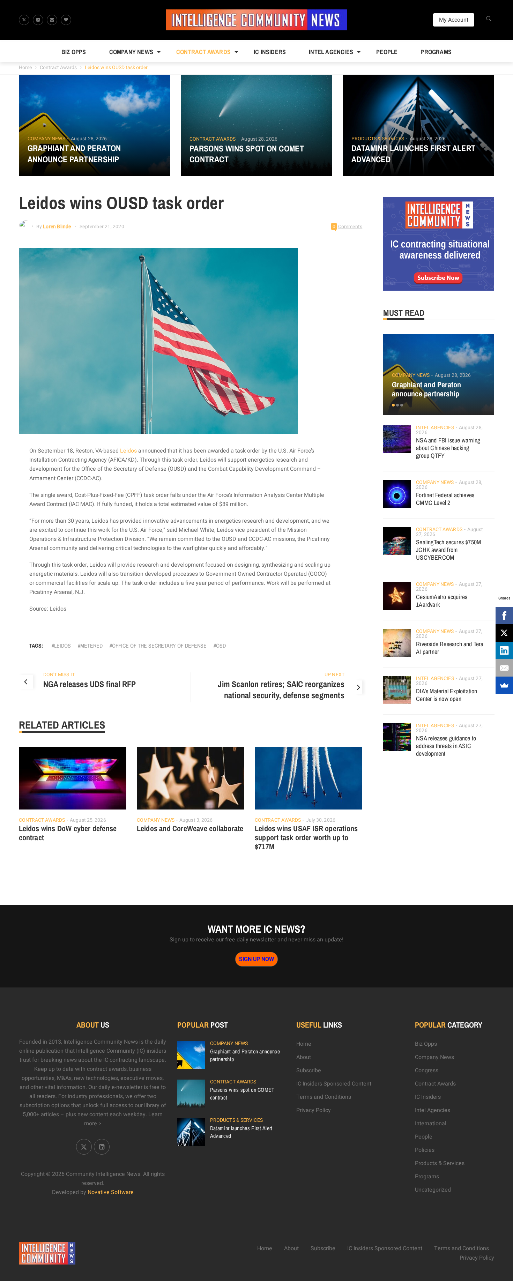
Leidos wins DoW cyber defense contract (68, 833)
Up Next (334, 674)
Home (25, 67)
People (386, 51)
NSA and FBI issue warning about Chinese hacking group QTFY (448, 448)
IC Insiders (270, 51)
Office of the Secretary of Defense (159, 645)
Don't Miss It (59, 674)
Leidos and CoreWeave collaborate (190, 828)
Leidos (128, 451)
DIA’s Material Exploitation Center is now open (446, 695)
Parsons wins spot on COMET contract (246, 154)
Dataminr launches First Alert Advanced (413, 153)
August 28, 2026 (89, 138)
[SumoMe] (504, 685)
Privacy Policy (313, 1110)
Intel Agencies (331, 51)
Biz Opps (73, 51)
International (430, 1123)
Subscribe (308, 1070)
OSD (221, 645)
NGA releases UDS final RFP (89, 683)
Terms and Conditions (323, 1097)
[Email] (504, 668)
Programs (436, 51)
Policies (424, 1150)
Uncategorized (433, 1190)
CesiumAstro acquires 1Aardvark (441, 600)
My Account (453, 20)
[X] (504, 633)
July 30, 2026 (320, 820)
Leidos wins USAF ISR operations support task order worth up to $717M (306, 837)
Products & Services (377, 138)
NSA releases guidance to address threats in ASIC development (446, 746)
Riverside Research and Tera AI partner (449, 648)
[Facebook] (504, 615)
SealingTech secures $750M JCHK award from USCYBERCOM (448, 550)
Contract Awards (203, 51)
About (303, 1057)
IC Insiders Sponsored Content (333, 1084)
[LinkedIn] (504, 650)
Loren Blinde (57, 226)
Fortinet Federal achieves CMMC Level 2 (445, 499)
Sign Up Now (256, 959)
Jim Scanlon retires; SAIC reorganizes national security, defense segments (281, 689)
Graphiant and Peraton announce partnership (74, 153)
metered (91, 645)
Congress (426, 1070)
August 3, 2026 (196, 820)
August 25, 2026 (88, 820)
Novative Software (111, 1192)
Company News (131, 51)
